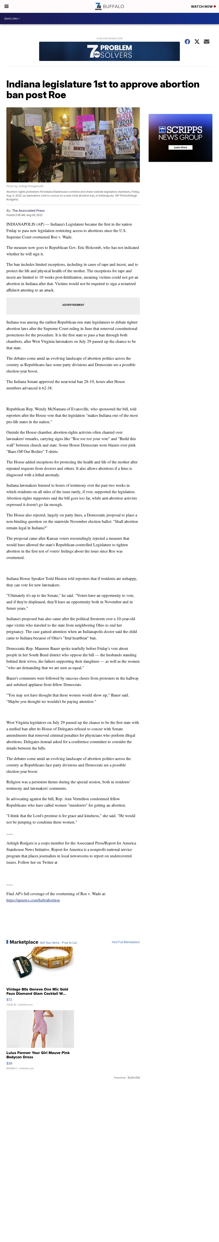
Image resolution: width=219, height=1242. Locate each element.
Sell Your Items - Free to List (58, 942)
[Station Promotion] (109, 52)
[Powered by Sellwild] (133, 1077)
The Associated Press (28, 210)
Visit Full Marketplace (126, 941)
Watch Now (202, 6)
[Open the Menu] (6, 6)
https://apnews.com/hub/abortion (33, 900)
